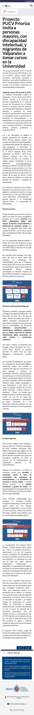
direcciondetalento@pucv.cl (18, 704)
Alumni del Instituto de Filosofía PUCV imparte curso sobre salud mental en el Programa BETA (17, 675)
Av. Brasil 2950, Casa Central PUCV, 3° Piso (18, 697)
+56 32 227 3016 (18, 710)
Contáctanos (11, 12)
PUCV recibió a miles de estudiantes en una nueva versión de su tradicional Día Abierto (18, 668)
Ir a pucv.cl (29, 1)
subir (20, 648)
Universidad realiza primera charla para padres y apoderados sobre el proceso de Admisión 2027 (17, 661)
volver (28, 648)
